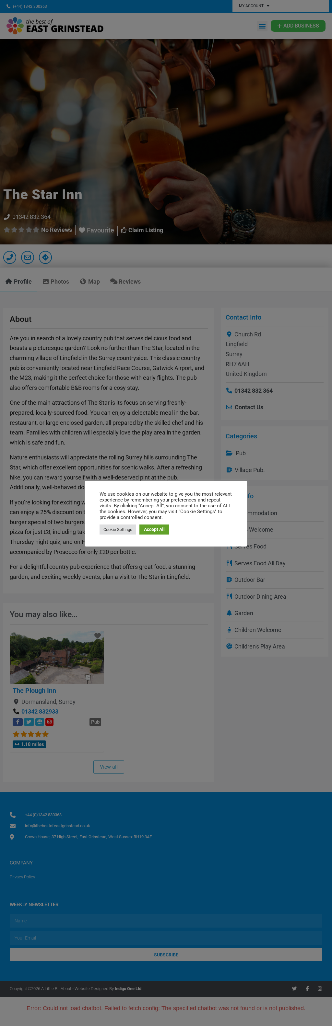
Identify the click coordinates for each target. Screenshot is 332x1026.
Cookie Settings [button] (117, 529)
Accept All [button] (154, 529)
